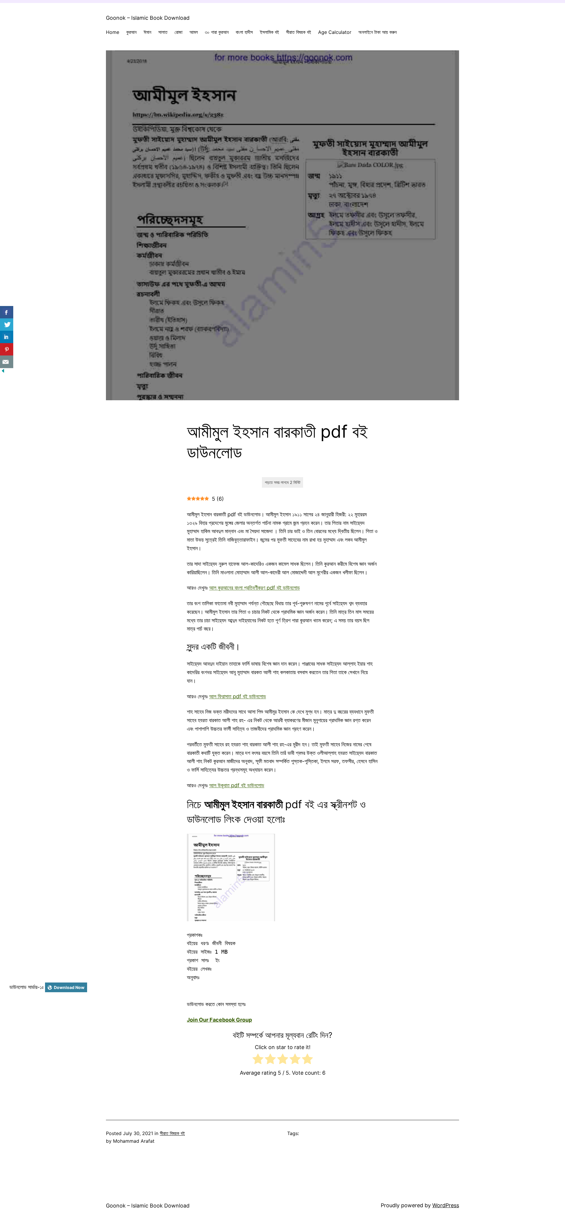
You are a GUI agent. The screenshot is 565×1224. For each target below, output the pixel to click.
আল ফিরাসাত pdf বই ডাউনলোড (237, 696)
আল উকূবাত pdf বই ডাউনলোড (236, 785)
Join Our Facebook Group (219, 1020)
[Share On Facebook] (6, 312)
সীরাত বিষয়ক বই (172, 1133)
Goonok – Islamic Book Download (148, 18)
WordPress (445, 1205)
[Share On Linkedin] (6, 337)
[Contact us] (6, 361)
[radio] (257, 1060)
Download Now (69, 987)
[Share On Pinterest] (6, 349)
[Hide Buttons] (3, 372)
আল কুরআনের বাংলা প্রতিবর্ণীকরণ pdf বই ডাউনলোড (254, 588)
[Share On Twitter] (6, 324)
